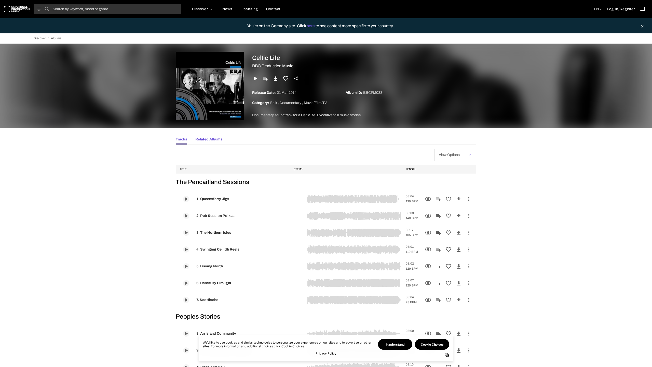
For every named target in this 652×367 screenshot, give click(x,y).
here (311, 26)
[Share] (296, 78)
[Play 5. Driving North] (186, 266)
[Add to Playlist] (265, 78)
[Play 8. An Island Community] (186, 333)
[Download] (276, 78)
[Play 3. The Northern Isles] (186, 233)
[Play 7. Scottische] (186, 300)
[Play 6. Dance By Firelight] (186, 283)
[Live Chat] (642, 9)
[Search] (47, 9)
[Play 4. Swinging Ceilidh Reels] (186, 249)
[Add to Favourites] (286, 78)
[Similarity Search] (428, 199)
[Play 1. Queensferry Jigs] (186, 199)
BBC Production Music (272, 66)
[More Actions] (469, 199)
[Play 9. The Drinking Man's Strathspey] (186, 350)
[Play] (255, 78)
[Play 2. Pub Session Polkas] (186, 216)
